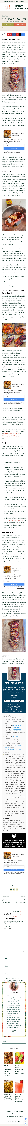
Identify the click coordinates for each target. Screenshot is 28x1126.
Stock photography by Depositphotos (14, 1116)
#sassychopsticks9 (9, 846)
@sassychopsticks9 (12, 844)
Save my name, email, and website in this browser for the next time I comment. (14, 980)
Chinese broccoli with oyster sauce (12, 436)
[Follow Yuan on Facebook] (11, 889)
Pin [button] (15, 701)
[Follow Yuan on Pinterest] (17, 889)
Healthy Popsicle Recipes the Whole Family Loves (19, 1069)
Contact (14, 1113)
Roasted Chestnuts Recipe (20, 899)
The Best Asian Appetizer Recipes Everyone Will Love (7, 1070)
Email (7, 966)
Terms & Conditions (19, 1111)
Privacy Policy (8, 1111)
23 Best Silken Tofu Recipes (6, 899)
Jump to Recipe (8, 24)
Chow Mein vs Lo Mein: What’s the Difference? (8, 1097)
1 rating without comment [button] (16, 914)
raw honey (16, 736)
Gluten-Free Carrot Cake (18, 1)
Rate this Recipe (21, 24)
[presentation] (8, 1058)
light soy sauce (17, 729)
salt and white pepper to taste (13, 749)
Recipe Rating (8, 926)
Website (7, 974)
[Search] (23, 1041)
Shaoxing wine (17, 725)
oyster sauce (16, 727)
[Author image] (3, 22)
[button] (2, 27)
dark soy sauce (17, 730)
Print (7, 701)
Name (7, 958)
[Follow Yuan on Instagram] (14, 889)
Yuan (7, 21)
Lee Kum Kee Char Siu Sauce (14, 520)
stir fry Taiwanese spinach (11, 434)
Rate (21, 701)
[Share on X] (20, 34)
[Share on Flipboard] (17, 34)
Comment (7, 931)
